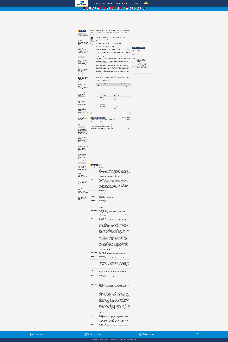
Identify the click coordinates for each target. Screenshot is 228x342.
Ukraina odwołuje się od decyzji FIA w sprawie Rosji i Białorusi (102, 119)
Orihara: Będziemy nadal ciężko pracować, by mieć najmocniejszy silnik (83, 197)
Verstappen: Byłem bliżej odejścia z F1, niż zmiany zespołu (83, 176)
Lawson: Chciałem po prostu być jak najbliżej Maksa (82, 60)
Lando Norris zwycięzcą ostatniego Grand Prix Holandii (83, 43)
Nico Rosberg (102, 93)
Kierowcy (91, 334)
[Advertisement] (114, 20)
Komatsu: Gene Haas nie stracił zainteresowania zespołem (83, 114)
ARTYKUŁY (135, 3)
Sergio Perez (102, 104)
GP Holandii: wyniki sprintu (82, 105)
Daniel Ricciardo (103, 106)
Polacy (30, 335)
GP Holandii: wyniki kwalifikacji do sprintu (82, 130)
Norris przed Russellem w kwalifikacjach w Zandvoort (83, 78)
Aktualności (30, 334)
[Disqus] (110, 148)
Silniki (100, 334)
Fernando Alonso (103, 99)
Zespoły (94, 334)
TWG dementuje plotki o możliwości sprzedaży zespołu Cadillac (83, 166)
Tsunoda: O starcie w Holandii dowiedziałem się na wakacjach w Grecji (82, 181)
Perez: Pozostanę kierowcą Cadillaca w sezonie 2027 (82, 154)
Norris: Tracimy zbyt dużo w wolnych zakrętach (82, 101)
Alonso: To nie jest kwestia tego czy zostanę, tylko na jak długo (82, 187)
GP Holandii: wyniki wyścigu (82, 39)
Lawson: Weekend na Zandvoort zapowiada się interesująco (82, 159)
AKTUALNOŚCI (96, 3)
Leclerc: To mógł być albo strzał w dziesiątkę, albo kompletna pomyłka (83, 87)
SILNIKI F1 (124, 3)
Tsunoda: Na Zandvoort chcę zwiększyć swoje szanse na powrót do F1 (83, 145)
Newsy (33, 334)
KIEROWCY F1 (110, 3)
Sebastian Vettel (103, 91)
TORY (130, 3)
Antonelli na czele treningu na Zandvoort (82, 141)
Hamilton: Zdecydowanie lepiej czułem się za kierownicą (83, 70)
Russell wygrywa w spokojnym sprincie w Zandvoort (82, 109)
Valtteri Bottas (102, 101)
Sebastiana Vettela (125, 39)
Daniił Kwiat (102, 97)
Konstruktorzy (86, 335)
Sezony (85, 334)
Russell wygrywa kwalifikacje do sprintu (82, 133)
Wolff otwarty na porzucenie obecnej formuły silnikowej (82, 149)
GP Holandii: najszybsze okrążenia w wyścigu (83, 36)
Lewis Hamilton (99, 37)
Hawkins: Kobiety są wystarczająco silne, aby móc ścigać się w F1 (103, 124)
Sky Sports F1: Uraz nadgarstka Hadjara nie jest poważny (82, 137)
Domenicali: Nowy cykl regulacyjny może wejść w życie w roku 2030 (83, 48)
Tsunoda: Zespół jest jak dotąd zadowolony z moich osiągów (83, 52)
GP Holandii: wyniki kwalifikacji (82, 74)
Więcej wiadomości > (126, 117)
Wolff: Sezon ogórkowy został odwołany (82, 91)
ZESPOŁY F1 (117, 3)
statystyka (115, 308)
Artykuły (38, 334)
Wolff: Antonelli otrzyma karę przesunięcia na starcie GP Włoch (83, 83)
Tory (95, 334)
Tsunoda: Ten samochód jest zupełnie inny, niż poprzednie (83, 123)
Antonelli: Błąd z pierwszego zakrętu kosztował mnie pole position (82, 65)
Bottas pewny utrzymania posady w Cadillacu (82, 118)
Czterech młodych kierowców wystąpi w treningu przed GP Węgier (103, 128)
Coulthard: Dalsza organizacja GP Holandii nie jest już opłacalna (83, 192)
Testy (35, 334)
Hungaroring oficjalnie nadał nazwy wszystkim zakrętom (101, 126)
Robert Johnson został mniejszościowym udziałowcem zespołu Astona (82, 171)
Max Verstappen (103, 95)
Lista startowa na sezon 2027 (96, 121)
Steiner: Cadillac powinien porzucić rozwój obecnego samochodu (81, 96)
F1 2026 (103, 3)
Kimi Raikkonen (102, 108)
